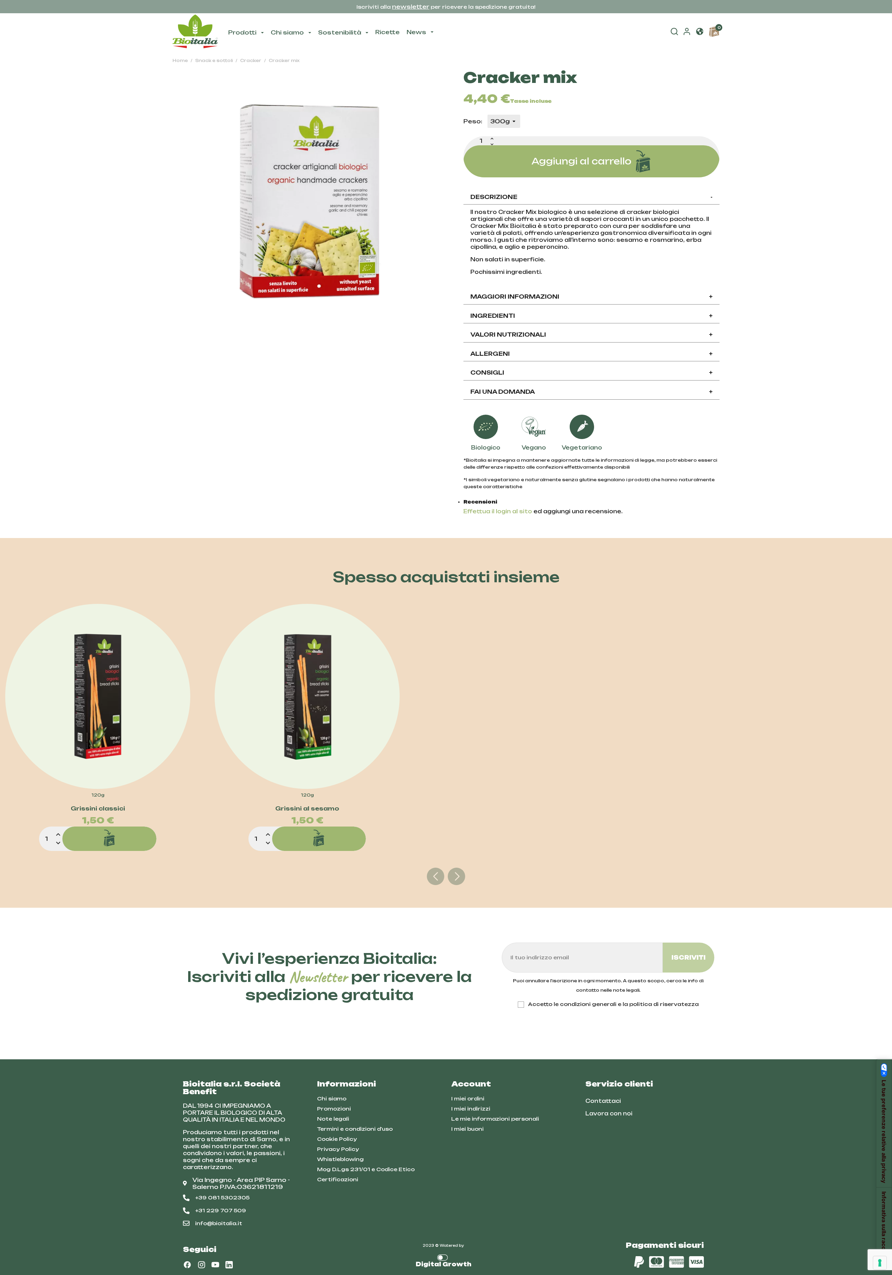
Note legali (333, 1119)
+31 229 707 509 (220, 1210)
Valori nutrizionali (591, 334)
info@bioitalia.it (218, 1223)
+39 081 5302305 (222, 1197)
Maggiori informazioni (591, 296)
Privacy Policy (338, 1149)
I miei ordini (467, 1098)
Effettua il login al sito (497, 511)
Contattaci (603, 1101)
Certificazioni (337, 1179)
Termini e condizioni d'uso (355, 1129)
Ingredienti (591, 315)
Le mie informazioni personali (495, 1119)
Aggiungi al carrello (581, 161)
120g (98, 795)
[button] (699, 32)
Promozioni (334, 1109)
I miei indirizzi (470, 1109)
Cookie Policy (337, 1139)
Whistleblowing (340, 1159)
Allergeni (591, 353)
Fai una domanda (591, 391)
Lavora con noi (608, 1113)
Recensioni (480, 502)
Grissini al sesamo (307, 809)
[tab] (591, 197)
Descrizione (591, 196)
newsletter (410, 6)
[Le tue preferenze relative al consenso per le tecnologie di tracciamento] (879, 1262)
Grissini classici (98, 809)
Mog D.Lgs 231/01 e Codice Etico (366, 1169)
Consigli (591, 372)
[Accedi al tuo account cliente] (687, 33)
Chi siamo (331, 1098)
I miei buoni (467, 1129)
